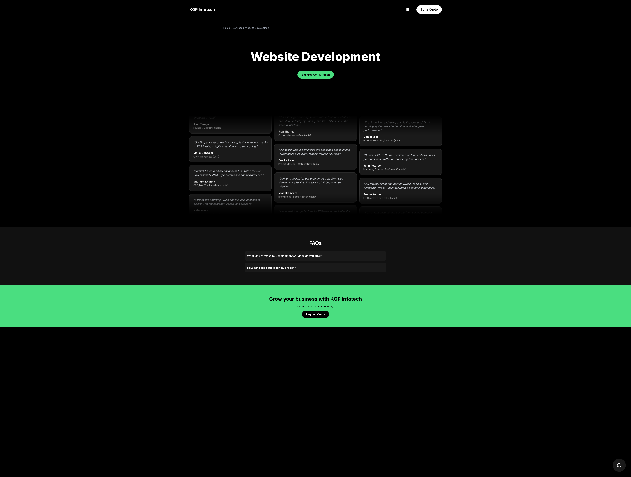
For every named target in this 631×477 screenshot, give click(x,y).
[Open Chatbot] (619, 465)
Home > (228, 27)
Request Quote (315, 314)
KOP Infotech (202, 9)
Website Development (257, 27)
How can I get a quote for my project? (315, 267)
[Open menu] (408, 9)
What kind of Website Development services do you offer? (315, 256)
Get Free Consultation (315, 74)
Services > (239, 27)
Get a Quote (429, 9)
